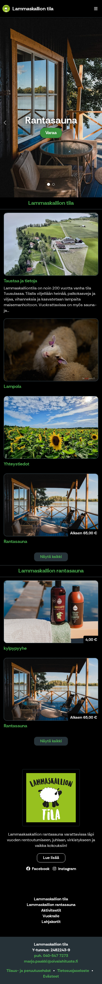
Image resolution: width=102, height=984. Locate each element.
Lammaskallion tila (51, 899)
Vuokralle (51, 916)
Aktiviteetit (51, 910)
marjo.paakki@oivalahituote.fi (51, 961)
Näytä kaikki (51, 556)
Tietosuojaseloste (73, 970)
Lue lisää (51, 857)
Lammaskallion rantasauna (51, 905)
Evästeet (51, 976)
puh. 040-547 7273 (51, 955)
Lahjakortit (51, 922)
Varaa (51, 133)
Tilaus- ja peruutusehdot (28, 970)
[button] (7, 107)
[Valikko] (96, 8)
